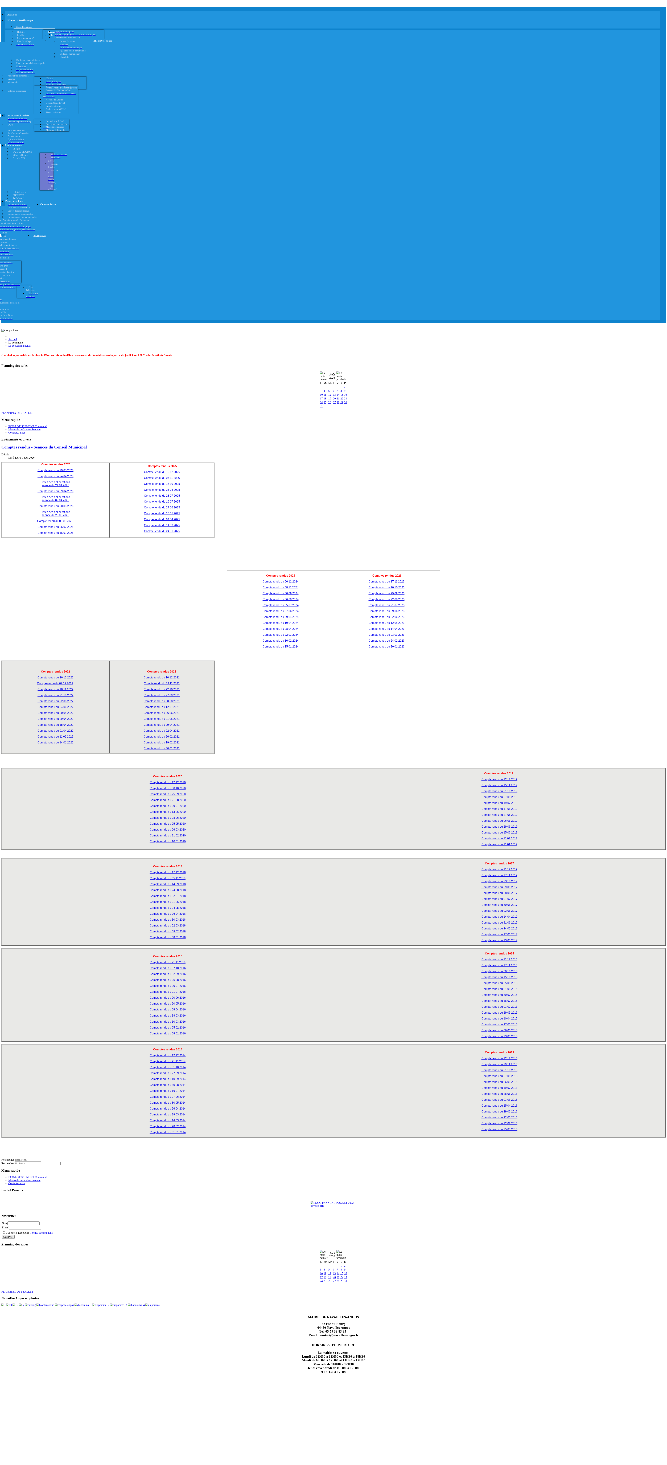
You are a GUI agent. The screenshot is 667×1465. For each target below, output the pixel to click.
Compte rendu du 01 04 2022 (55, 730)
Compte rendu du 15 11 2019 (499, 785)
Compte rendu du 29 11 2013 (499, 1064)
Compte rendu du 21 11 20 (166, 962)
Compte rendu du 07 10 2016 (168, 968)
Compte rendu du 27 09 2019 (499, 797)
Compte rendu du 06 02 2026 (55, 526)
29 (341, 402)
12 (329, 394)
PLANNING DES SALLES (17, 412)
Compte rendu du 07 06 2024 (281, 611)
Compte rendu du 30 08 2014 (168, 1084)
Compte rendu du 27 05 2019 (499, 814)
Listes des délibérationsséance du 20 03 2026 (55, 514)
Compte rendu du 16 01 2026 (55, 532)
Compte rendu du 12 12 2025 (162, 472)
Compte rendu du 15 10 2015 (499, 977)
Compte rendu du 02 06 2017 (499, 910)
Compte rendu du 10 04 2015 (499, 1018)
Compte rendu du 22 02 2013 (499, 1123)
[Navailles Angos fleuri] (100, 1305)
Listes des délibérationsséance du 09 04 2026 (55, 499)
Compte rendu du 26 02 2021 (162, 736)
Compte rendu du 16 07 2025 (162, 501)
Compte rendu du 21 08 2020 (168, 800)
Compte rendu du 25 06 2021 (162, 712)
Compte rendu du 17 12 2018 (168, 872)
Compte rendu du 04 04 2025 (162, 519)
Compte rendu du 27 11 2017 (499, 875)
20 (334, 398)
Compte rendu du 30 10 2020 (168, 788)
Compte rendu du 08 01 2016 (168, 1033)
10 (321, 394)
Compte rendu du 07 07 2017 (499, 898)
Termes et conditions (41, 1232)
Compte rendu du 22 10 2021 (162, 689)
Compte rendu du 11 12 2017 (499, 869)
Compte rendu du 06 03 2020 (168, 829)
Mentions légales (13, 1460)
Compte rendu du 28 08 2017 (499, 893)
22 (341, 398)
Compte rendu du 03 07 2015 (499, 1006)
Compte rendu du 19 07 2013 (499, 1087)
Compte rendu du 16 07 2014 (168, 1090)
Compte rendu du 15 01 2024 (281, 646)
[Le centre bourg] (9, 1305)
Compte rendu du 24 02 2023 (387, 640)
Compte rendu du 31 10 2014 (168, 1067)
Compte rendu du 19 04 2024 (281, 622)
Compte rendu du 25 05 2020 (168, 823)
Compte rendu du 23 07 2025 (162, 495)
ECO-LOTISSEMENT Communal (27, 426)
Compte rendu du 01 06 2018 (168, 901)
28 (338, 402)
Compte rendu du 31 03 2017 (499, 922)
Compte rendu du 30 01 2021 (162, 748)
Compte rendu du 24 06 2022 (55, 707)
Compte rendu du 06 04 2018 (168, 913)
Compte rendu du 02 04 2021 (162, 730)
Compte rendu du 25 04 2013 (499, 1105)
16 (345, 394)
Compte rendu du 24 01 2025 (162, 531)
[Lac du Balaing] (30, 1305)
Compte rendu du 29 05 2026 (55, 470)
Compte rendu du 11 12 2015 (499, 959)
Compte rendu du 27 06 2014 (168, 1096)
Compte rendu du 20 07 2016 (168, 985)
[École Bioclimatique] (45, 1305)
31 (321, 406)
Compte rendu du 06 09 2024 (281, 599)
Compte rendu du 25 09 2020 (168, 794)
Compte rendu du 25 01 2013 (499, 1129)
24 (321, 402)
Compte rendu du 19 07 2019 (499, 803)
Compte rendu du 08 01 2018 (168, 937)
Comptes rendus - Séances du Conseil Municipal (44, 447)
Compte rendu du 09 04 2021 (162, 724)
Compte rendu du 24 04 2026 (55, 476)
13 (334, 394)
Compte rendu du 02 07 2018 (168, 896)
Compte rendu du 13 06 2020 (168, 811)
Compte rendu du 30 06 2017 (499, 904)
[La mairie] (136, 1305)
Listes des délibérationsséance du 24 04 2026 (55, 484)
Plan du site (36, 1460)
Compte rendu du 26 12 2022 (55, 677)
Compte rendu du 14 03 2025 (162, 525)
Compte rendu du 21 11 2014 (168, 1061)
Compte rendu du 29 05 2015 (499, 1012)
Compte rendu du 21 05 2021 (162, 718)
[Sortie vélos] (153, 1305)
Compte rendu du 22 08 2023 (387, 599)
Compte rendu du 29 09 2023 (387, 593)
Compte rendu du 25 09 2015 (499, 983)
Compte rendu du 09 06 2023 (387, 611)
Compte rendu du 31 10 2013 (499, 1070)
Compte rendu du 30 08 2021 (162, 701)
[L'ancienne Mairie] (15, 1305)
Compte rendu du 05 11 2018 (168, 878)
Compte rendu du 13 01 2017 (499, 940)
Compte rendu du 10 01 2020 (168, 841)
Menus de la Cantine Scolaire (24, 429)
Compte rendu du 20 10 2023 (387, 587)
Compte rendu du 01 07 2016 (168, 991)
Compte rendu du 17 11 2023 (386, 581)
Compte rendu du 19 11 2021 (162, 683)
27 (334, 402)
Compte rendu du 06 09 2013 (499, 1081)
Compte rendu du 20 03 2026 (55, 506)
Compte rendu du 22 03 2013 (499, 1117)
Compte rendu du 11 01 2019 (499, 844)
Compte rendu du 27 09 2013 (499, 1076)
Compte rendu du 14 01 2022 (55, 742)
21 (338, 398)
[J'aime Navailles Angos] (118, 1305)
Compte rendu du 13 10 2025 (162, 483)
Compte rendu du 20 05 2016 (168, 1003)
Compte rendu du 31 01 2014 (168, 1132)
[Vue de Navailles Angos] (83, 1305)
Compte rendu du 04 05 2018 (168, 907)
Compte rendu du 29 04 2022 (55, 718)
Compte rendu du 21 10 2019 (499, 791)
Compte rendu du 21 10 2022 (55, 695)
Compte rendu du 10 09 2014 (168, 1079)
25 (325, 402)
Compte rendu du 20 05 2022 (55, 712)
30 (345, 402)
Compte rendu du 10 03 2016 (168, 1021)
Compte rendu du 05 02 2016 (168, 1027)
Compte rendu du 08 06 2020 (168, 817)
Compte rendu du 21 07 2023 (387, 605)
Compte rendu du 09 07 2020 (168, 805)
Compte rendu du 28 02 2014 (168, 1126)
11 (325, 394)
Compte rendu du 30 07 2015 (499, 994)
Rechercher (7, 1159)
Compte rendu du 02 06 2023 (387, 617)
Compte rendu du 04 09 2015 (499, 989)
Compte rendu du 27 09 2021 (162, 695)
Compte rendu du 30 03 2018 (168, 919)
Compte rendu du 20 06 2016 (168, 997)
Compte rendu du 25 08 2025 (162, 489)
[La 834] (21, 1305)
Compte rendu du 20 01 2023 (387, 646)
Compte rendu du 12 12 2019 (499, 779)
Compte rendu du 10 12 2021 (162, 677)
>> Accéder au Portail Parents (17, 1196)
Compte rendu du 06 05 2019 (499, 820)
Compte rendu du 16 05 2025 (162, 513)
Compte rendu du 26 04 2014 (168, 1108)
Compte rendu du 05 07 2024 (281, 605)
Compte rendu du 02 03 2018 (168, 925)
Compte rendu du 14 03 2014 (168, 1120)
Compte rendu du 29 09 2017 (499, 887)
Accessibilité (56, 1460)
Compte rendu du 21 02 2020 (168, 835)
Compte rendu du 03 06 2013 (499, 1099)
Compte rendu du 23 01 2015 (499, 1036)
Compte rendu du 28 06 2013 (499, 1093)
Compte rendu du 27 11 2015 (499, 965)
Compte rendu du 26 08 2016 (168, 979)
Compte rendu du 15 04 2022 (55, 724)
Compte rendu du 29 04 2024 (281, 617)
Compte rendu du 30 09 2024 (281, 593)
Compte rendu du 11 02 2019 (499, 838)
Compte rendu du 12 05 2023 (387, 622)
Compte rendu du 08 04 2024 (281, 628)
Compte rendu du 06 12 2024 (281, 581)
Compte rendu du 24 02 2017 (499, 928)
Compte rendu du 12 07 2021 (162, 707)
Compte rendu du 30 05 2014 (168, 1102)
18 (325, 398)
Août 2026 (332, 376)
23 (345, 398)
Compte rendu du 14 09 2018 (168, 884)
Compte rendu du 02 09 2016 (168, 974)
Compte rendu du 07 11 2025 (162, 477)
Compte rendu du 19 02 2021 (162, 742)
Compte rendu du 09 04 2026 (55, 491)
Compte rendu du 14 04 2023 (387, 628)
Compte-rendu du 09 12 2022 (55, 683)
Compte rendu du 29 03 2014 (168, 1114)
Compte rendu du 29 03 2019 (499, 826)
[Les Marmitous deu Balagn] (3, 1305)
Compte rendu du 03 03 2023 (387, 634)
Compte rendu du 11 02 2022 (55, 736)
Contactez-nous (16, 432)
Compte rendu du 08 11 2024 (280, 587)
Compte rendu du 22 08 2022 (55, 701)
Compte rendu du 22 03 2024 (281, 634)
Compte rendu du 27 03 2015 (499, 1024)
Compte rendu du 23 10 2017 (499, 881)
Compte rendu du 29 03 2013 (499, 1111)
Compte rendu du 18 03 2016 (168, 1015)
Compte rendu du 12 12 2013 (499, 1058)
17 (321, 398)
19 (329, 398)
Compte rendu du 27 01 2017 (499, 934)
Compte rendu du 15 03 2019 (499, 832)
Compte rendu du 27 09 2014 (168, 1073)
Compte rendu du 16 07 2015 (499, 1000)
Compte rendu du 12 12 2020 (168, 782)
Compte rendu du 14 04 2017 (499, 916)
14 (338, 394)
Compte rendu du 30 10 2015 (499, 971)
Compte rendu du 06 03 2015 (499, 1030)
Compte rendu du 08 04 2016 (168, 1009)
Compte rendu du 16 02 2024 (281, 640)
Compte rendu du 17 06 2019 (499, 808)
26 (329, 402)
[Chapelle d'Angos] (64, 1305)
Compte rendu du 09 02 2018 (168, 931)
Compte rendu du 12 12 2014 (168, 1055)
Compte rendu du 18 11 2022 (55, 689)
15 (341, 394)
